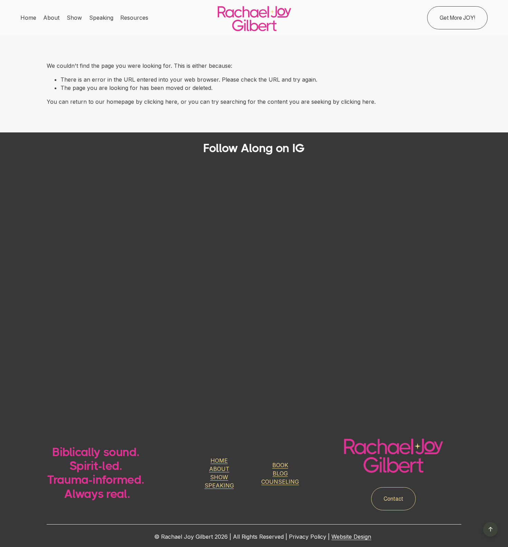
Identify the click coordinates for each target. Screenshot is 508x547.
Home (28, 17)
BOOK (280, 465)
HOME (219, 460)
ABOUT (219, 468)
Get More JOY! (457, 18)
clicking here (160, 101)
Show (74, 17)
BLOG (280, 473)
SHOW (219, 477)
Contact (393, 499)
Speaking (101, 17)
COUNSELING (280, 481)
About (51, 17)
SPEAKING (219, 485)
